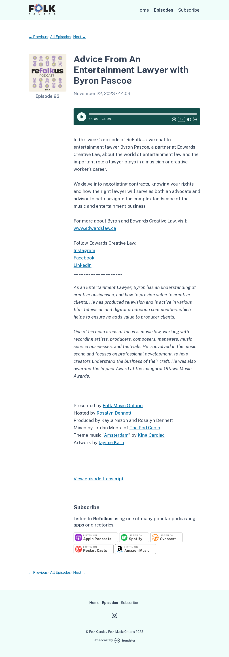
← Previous (38, 37)
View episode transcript (98, 479)
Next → (79, 37)
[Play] (81, 116)
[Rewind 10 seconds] (174, 119)
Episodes (163, 10)
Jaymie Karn (111, 442)
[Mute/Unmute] (189, 119)
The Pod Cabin (144, 427)
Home (142, 10)
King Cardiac (151, 435)
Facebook (84, 258)
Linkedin (82, 265)
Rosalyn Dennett (114, 413)
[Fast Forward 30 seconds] (195, 119)
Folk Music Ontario (123, 405)
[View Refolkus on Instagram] (114, 616)
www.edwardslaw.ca (95, 228)
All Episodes (60, 37)
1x (181, 119)
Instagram (84, 250)
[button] (143, 114)
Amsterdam (116, 435)
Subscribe (188, 10)
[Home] (42, 14)
